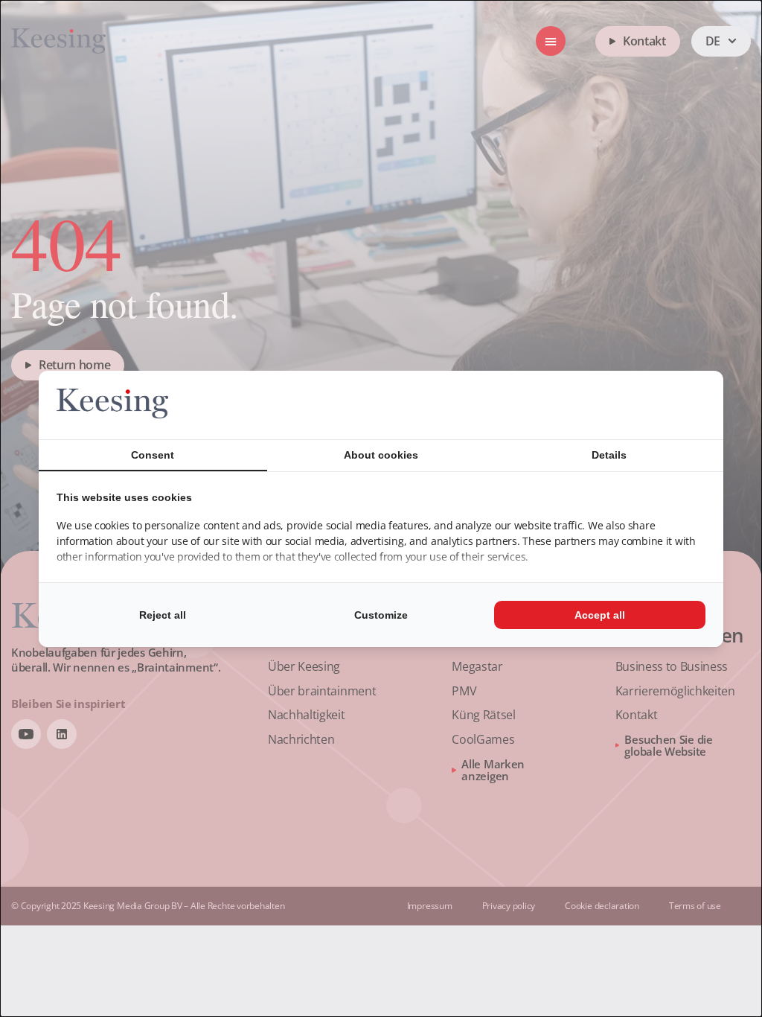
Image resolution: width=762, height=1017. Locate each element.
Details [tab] (609, 455)
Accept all (599, 615)
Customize (381, 615)
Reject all (162, 615)
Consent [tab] (152, 455)
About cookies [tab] (381, 455)
